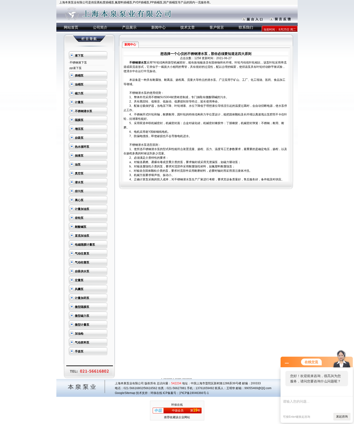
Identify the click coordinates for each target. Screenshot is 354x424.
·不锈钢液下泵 (78, 62)
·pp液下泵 (75, 68)
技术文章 (187, 27)
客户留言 (217, 27)
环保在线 (177, 404)
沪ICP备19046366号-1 (194, 393)
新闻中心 (158, 27)
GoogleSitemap (125, 393)
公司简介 (100, 27)
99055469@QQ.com (257, 388)
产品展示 (129, 27)
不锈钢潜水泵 (138, 62)
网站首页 (71, 27)
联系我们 (246, 27)
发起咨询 (342, 416)
